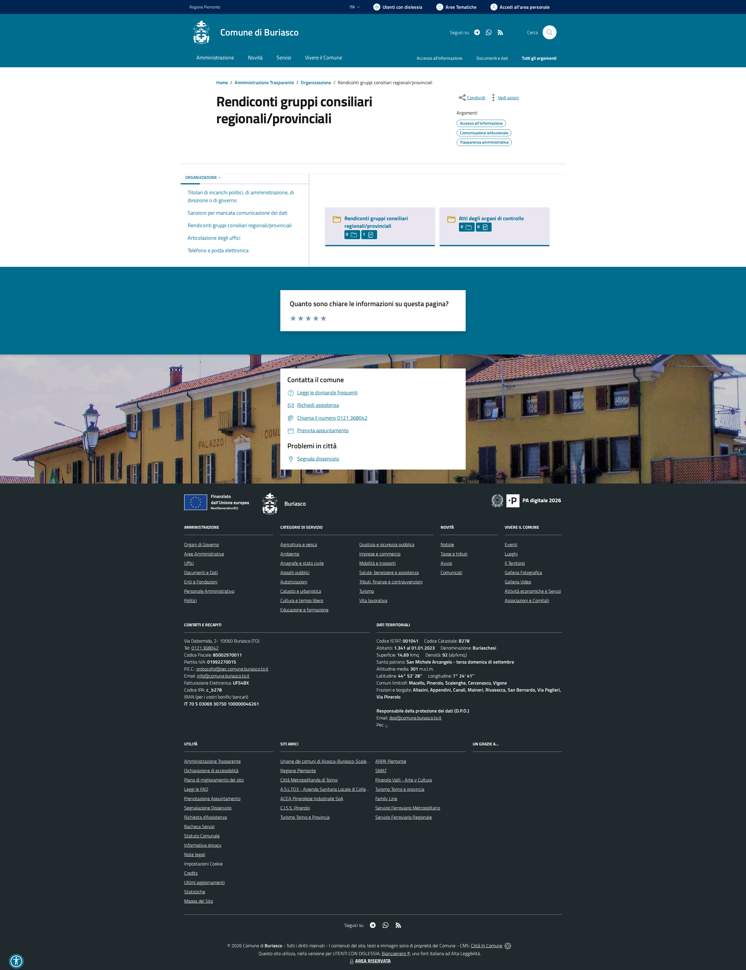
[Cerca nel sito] (550, 32)
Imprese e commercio (379, 553)
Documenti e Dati (201, 572)
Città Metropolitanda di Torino (308, 779)
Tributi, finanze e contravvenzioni (391, 581)
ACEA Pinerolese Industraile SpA (311, 798)
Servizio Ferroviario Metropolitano (407, 807)
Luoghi (511, 553)
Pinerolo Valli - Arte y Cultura (403, 779)
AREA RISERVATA (373, 960)
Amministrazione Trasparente (264, 82)
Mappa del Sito (198, 900)
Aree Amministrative (204, 553)
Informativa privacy (202, 845)
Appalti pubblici (294, 572)
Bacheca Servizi (199, 826)
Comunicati (451, 572)
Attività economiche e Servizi (533, 591)
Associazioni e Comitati (527, 600)
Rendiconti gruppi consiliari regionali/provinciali (376, 222)
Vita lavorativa (373, 600)
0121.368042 (205, 647)
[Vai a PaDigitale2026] (526, 500)
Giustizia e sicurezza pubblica (386, 544)
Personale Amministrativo (209, 591)
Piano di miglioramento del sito (214, 779)
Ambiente (289, 553)
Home (222, 82)
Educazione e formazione (304, 609)
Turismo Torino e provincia (399, 789)
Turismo (366, 591)
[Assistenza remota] (508, 945)
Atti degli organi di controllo (491, 218)
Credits (191, 873)
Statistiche (194, 891)
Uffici (189, 563)
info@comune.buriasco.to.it (223, 675)
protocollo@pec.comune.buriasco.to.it (232, 668)
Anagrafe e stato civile (302, 563)
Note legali (194, 854)
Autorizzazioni (293, 581)
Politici (190, 600)
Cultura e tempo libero (301, 600)
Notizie (447, 544)
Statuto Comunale (202, 835)
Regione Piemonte (204, 7)
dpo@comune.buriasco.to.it (415, 717)
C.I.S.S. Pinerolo (295, 807)
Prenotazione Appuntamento (212, 798)
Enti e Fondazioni (200, 581)
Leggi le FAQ (196, 789)
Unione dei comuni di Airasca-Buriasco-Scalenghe (328, 761)
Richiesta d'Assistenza (205, 817)
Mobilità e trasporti (377, 563)
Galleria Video (518, 581)
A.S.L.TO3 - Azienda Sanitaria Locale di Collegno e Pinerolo (336, 789)
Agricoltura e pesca (298, 544)
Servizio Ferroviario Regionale (403, 817)
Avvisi (446, 563)
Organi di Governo (201, 544)
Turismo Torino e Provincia (305, 817)
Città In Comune (486, 945)
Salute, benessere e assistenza (389, 572)
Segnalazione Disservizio (207, 807)
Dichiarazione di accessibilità (211, 770)
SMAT (381, 770)
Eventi (511, 544)
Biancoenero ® (396, 953)
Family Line (386, 798)
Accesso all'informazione (439, 58)
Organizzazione (316, 82)
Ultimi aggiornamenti (204, 882)
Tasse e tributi (454, 553)
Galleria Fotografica (523, 572)
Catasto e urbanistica (300, 591)
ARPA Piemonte (390, 761)
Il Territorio (515, 563)
